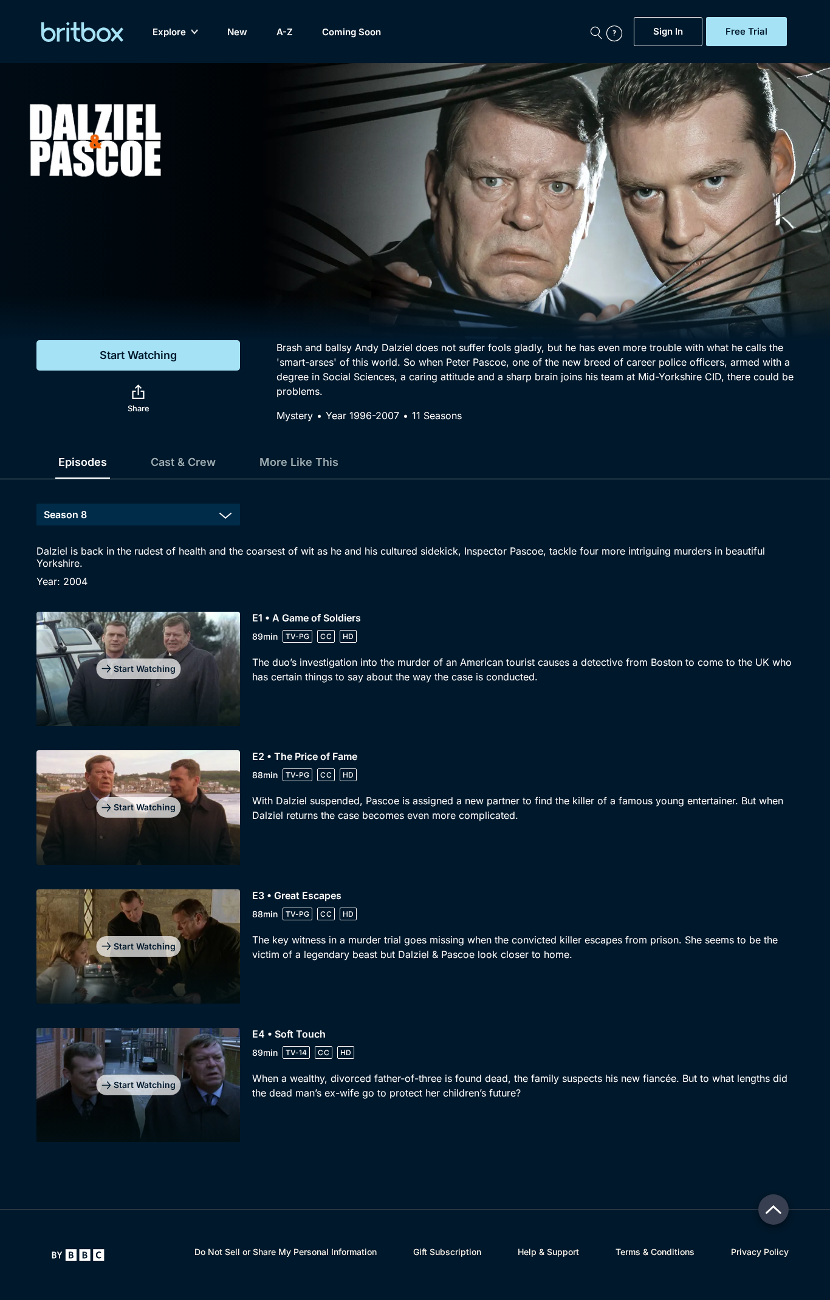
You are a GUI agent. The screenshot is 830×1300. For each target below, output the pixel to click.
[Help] (617, 31)
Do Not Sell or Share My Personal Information (285, 1252)
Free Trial (746, 31)
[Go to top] (773, 1209)
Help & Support (548, 1252)
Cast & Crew (183, 462)
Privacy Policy (760, 1252)
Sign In (668, 31)
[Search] (596, 31)
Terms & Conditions (655, 1252)
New (237, 32)
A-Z (284, 32)
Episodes (82, 462)
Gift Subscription (447, 1252)
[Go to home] (78, 1255)
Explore (169, 32)
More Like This (298, 462)
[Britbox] (82, 32)
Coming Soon (351, 32)
